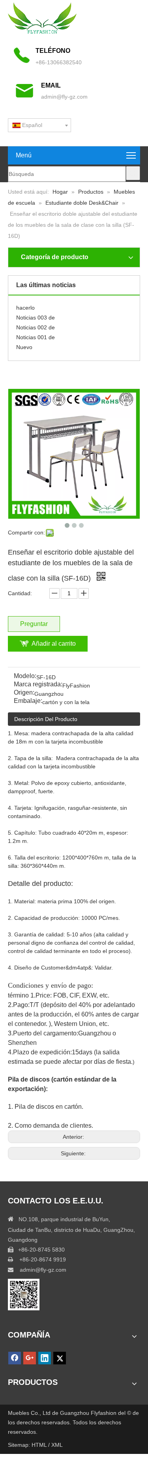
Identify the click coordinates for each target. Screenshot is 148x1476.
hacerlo (25, 305)
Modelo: (25, 676)
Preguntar (34, 623)
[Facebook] (14, 1358)
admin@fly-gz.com (64, 96)
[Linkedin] (44, 1358)
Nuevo (24, 344)
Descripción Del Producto (45, 719)
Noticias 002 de (35, 324)
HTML (40, 1445)
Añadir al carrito (54, 643)
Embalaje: (28, 701)
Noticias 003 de (35, 315)
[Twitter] (59, 1358)
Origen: (24, 693)
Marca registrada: (38, 685)
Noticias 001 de (35, 334)
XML (57, 1445)
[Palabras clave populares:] (133, 173)
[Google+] (29, 1358)
